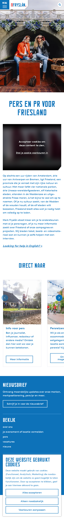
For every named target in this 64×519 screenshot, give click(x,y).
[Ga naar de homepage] (19, 5)
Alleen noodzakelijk (32, 501)
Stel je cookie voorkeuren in (32, 152)
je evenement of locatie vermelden (23, 431)
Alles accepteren (32, 492)
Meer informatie (19, 359)
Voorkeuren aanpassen (32, 509)
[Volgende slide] (59, 298)
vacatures (8, 441)
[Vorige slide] (5, 298)
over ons (7, 426)
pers (5, 436)
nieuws (7, 446)
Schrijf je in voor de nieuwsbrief (25, 403)
